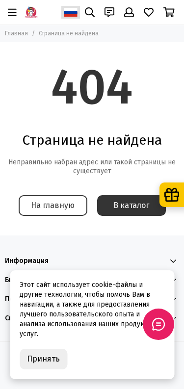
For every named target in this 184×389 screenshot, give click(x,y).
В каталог (131, 205)
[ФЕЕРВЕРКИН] (31, 12)
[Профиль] (129, 12)
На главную (53, 205)
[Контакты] (109, 12)
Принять (43, 358)
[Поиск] (90, 12)
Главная (16, 33)
